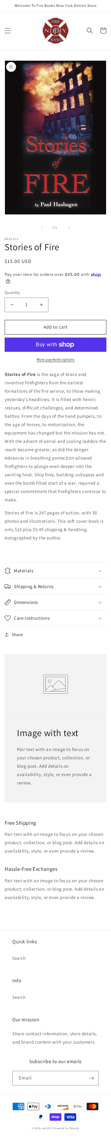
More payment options (56, 359)
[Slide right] (69, 227)
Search (19, 958)
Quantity (12, 292)
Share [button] (17, 634)
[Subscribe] (91, 1078)
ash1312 (47, 1128)
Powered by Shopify (66, 1128)
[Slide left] (42, 227)
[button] (7, 30)
